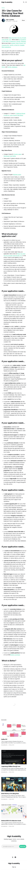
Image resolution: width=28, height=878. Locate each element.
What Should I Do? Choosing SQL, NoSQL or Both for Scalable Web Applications (14, 45)
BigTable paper (17, 174)
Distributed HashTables (10, 156)
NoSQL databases (12, 67)
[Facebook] (15, 857)
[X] (12, 857)
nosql (3, 7)
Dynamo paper (17, 154)
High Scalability (6, 2)
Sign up (14, 867)
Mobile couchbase (15, 655)
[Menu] (26, 2)
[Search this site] (24, 2)
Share (23, 20)
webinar (13, 43)
